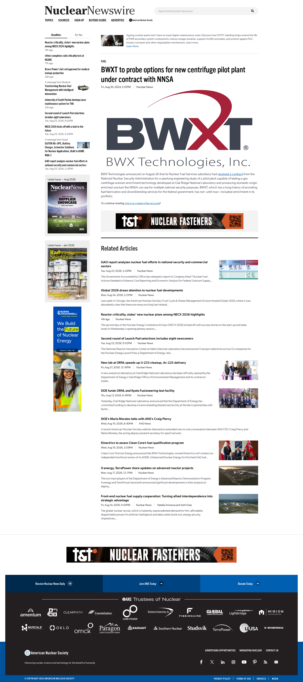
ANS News (145, 423)
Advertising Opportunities (220, 650)
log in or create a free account (142, 203)
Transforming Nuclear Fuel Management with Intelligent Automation (59, 89)
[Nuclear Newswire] (265, 662)
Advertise (117, 20)
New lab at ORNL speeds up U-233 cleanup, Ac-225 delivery (143, 362)
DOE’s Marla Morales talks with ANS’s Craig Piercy (136, 419)
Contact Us (272, 650)
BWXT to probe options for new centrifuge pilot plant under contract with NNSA (173, 74)
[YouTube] (244, 662)
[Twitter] (212, 662)
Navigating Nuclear (251, 650)
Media (275, 678)
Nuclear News (144, 87)
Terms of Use (243, 678)
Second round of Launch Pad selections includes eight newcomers (147, 338)
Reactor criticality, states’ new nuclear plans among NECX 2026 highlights (153, 314)
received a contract (230, 174)
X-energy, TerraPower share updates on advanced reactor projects (147, 468)
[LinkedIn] (222, 662)
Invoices (261, 678)
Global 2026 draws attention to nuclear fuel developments (142, 290)
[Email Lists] (276, 662)
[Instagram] (233, 662)
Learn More (132, 46)
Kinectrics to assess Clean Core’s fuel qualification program (142, 443)
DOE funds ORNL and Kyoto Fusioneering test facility (137, 390)
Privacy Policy (222, 678)
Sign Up (79, 20)
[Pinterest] (254, 662)
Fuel (103, 61)
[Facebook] (201, 662)
